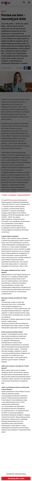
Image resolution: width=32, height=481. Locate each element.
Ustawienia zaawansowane (16, 474)
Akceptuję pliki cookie (16, 478)
